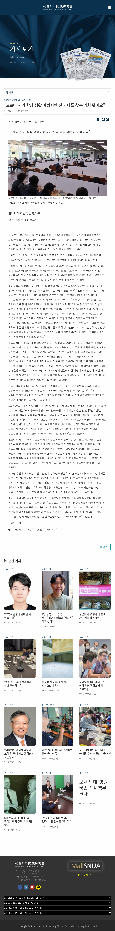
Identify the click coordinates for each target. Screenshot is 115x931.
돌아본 (39, 530)
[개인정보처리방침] (85, 875)
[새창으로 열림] (98, 119)
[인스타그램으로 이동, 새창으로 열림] (26, 887)
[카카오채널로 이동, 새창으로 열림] (38, 887)
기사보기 (34, 62)
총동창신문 (23, 62)
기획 (29, 530)
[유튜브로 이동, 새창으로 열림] (32, 887)
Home (13, 62)
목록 (105, 546)
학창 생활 (51, 530)
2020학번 (19, 530)
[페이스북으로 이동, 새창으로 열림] (20, 887)
